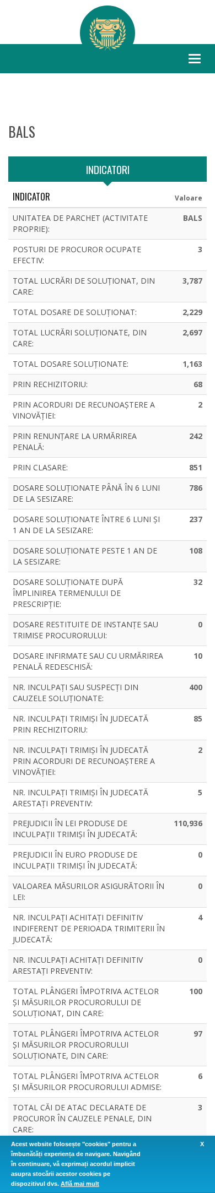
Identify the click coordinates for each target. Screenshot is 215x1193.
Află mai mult (80, 1183)
